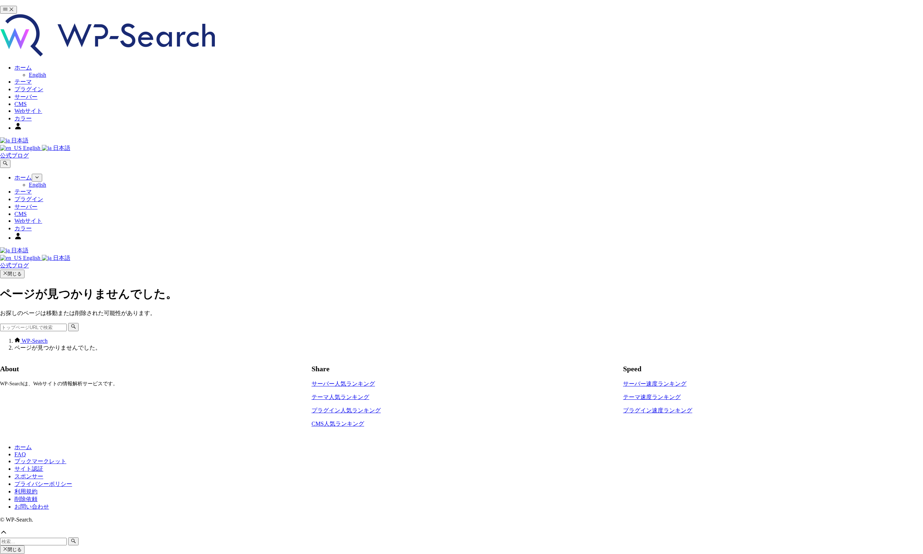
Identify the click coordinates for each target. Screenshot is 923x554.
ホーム (23, 447)
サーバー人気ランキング (343, 384)
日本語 (19, 140)
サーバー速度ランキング (654, 384)
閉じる (15, 273)
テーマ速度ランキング (652, 397)
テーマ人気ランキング (340, 397)
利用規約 (25, 491)
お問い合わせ (31, 507)
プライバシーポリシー (43, 484)
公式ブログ (14, 155)
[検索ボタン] (5, 164)
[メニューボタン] (8, 10)
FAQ (20, 454)
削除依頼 (25, 499)
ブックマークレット (40, 461)
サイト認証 (28, 469)
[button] (461, 533)
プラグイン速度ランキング (657, 410)
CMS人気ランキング (338, 424)
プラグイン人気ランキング (346, 410)
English (32, 148)
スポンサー (28, 476)
